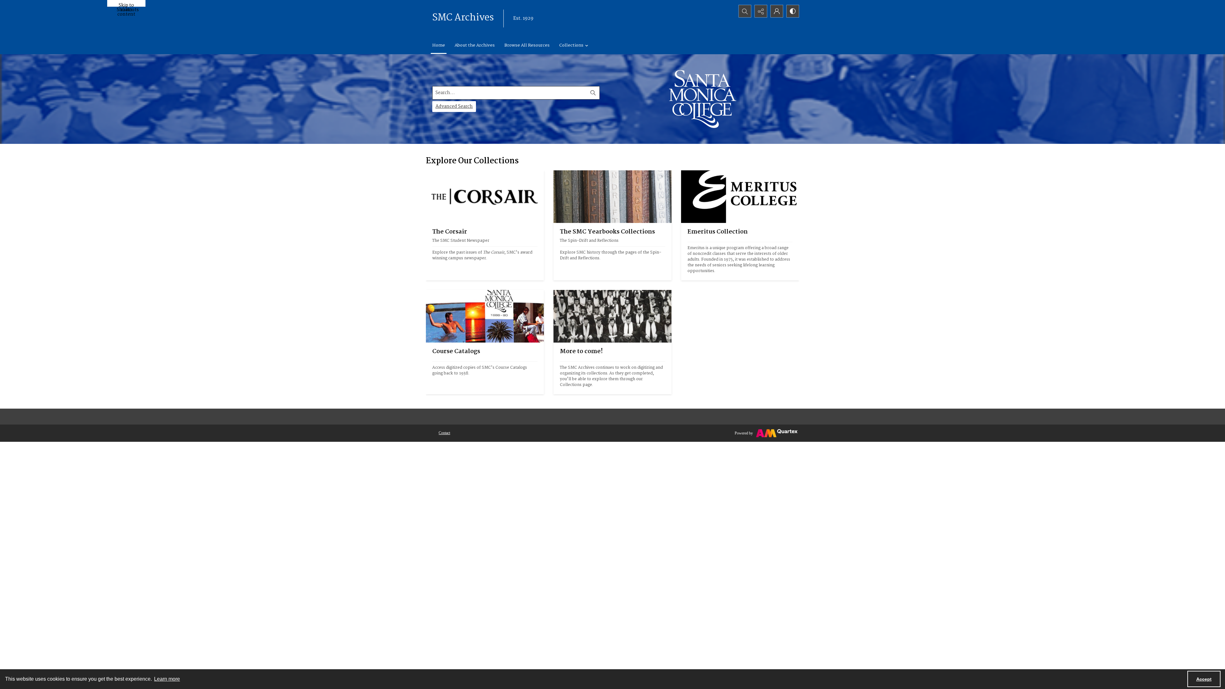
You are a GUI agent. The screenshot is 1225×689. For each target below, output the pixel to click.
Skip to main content (126, 4)
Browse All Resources (527, 45)
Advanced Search (454, 106)
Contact (444, 433)
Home (438, 45)
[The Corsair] (485, 196)
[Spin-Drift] (612, 196)
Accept (1204, 679)
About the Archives (475, 45)
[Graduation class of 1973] (612, 316)
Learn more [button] (167, 679)
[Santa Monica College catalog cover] (485, 316)
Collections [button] (571, 45)
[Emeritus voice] (740, 196)
